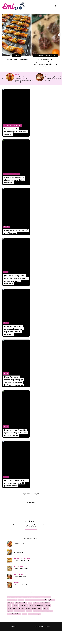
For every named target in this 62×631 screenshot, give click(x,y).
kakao (41, 603)
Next (59, 34)
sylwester (36, 611)
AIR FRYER (37, 55)
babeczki (17, 597)
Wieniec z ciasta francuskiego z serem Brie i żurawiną (15, 131)
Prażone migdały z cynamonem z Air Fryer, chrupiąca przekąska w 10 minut (45, 63)
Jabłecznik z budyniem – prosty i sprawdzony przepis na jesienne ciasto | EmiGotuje (16, 279)
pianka (15, 608)
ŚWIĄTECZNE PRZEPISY (51, 55)
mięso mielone (23, 605)
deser (35, 600)
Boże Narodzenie (32, 597)
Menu (58, 6)
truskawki (10, 614)
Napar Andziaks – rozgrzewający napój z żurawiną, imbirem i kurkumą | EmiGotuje (13, 381)
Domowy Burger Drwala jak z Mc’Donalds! (16, 231)
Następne (36, 494)
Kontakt (48, 626)
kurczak (47, 603)
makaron (15, 605)
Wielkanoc (18, 614)
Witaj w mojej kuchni (31, 529)
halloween (10, 603)
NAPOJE (13, 74)
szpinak (43, 611)
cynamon (21, 600)
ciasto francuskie (12, 600)
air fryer (10, 597)
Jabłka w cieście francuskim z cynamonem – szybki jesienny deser (16, 483)
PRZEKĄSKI (16, 55)
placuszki (46, 608)
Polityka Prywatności (39, 626)
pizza (40, 608)
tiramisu (50, 611)
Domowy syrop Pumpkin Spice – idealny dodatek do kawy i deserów (50, 78)
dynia (40, 600)
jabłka (25, 603)
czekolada (28, 600)
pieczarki (22, 608)
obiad (31, 605)
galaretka (51, 600)
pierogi (34, 608)
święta (38, 614)
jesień (35, 603)
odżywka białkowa (40, 605)
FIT (45, 600)
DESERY (6, 174)
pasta (9, 608)
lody (9, 605)
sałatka (17, 611)
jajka (30, 603)
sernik (23, 611)
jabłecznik (18, 603)
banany (23, 597)
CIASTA (6, 272)
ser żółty (29, 611)
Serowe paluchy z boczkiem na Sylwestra (16, 60)
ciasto (48, 597)
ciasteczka (41, 597)
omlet (48, 605)
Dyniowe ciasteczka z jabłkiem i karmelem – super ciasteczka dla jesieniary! (14, 330)
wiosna (24, 614)
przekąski (10, 611)
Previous (2, 34)
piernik (28, 608)
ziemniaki (31, 614)
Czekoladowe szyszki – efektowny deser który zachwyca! (14, 180)
